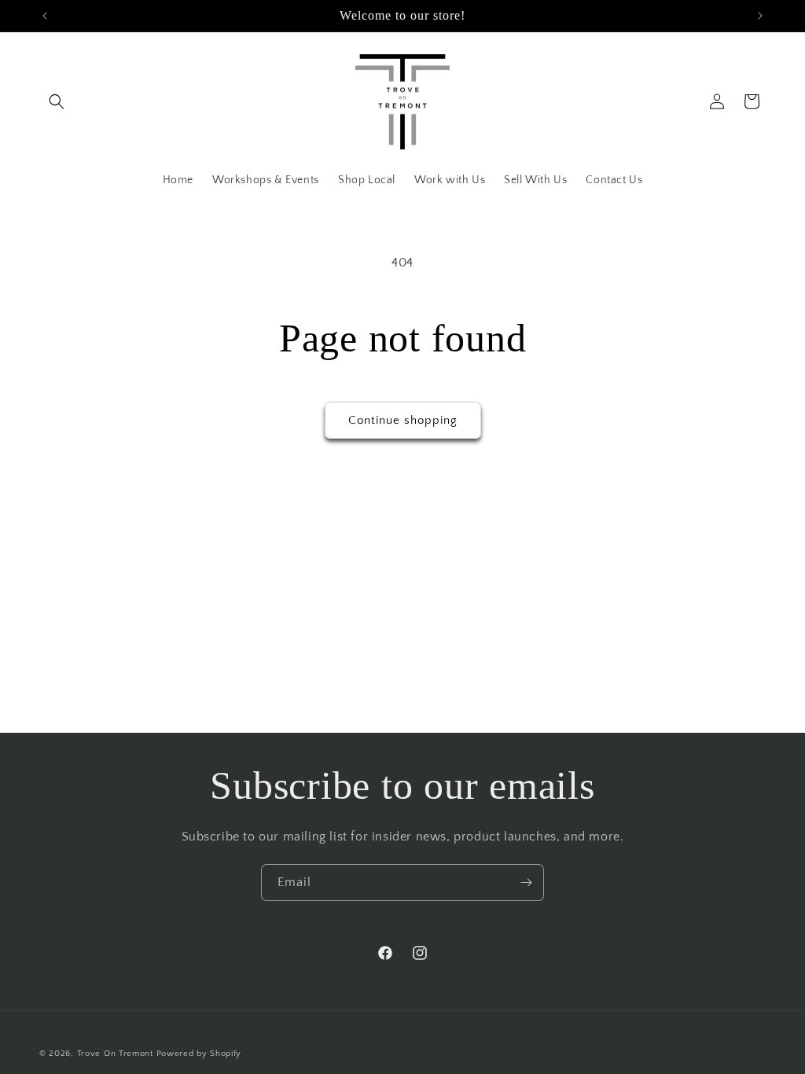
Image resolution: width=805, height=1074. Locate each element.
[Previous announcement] (45, 16)
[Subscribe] (526, 882)
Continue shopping (403, 420)
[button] (56, 101)
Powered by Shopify (199, 1053)
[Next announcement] (760, 16)
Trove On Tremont (115, 1053)
